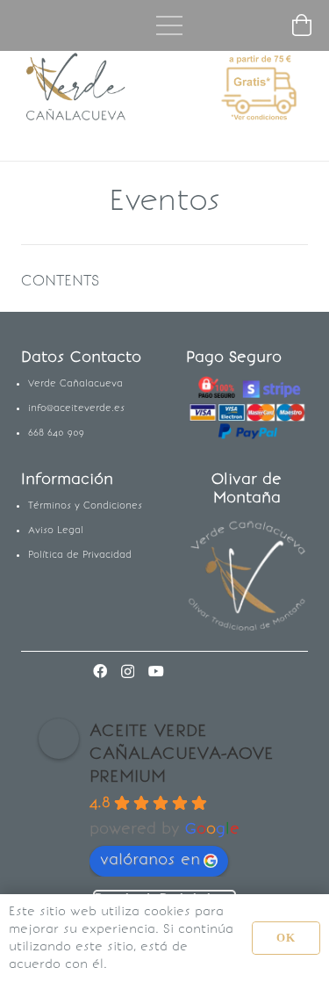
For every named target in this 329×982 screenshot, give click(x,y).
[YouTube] (156, 671)
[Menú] (169, 25)
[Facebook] (100, 671)
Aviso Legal (55, 530)
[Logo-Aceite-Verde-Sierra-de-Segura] (76, 88)
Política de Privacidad (80, 554)
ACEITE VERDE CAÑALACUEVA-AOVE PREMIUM (181, 752)
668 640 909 (56, 432)
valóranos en (150, 859)
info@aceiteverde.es (76, 408)
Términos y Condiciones (85, 505)
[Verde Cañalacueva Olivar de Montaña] (247, 577)
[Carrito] (302, 25)
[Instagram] (127, 672)
